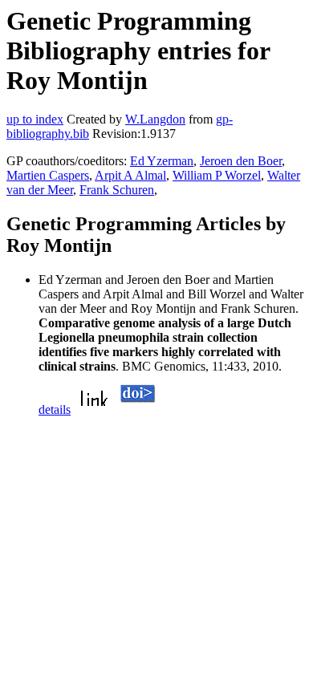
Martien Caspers (47, 175)
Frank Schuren (116, 190)
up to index (34, 119)
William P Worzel (217, 175)
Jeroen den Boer (241, 161)
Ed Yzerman (161, 161)
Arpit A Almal (130, 175)
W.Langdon (155, 119)
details (55, 409)
